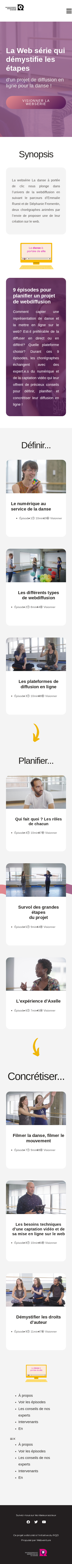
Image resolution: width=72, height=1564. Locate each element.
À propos (25, 1396)
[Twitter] (36, 1521)
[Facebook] (28, 1521)
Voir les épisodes (32, 1402)
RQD (56, 1535)
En (20, 1429)
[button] (36, 102)
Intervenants (28, 1422)
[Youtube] (43, 1521)
